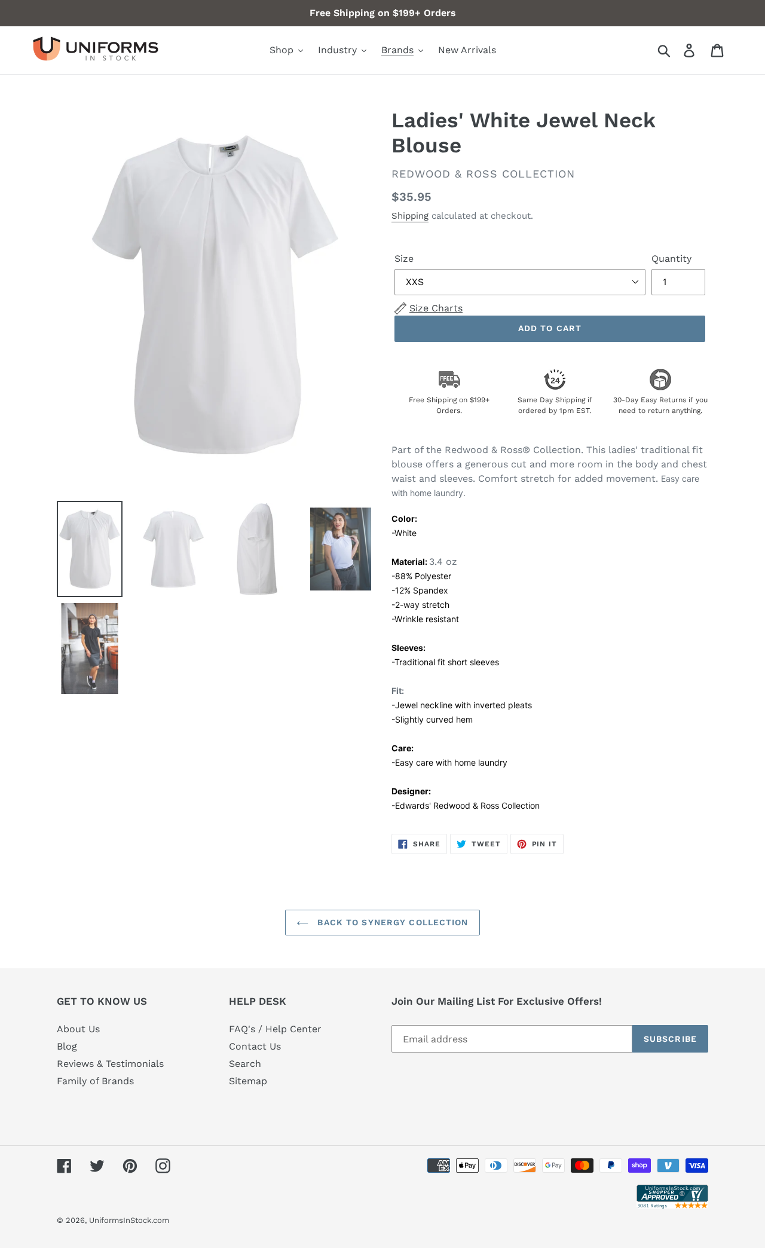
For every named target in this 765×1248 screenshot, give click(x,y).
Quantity (671, 258)
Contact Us (255, 1046)
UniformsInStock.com (129, 1220)
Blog (67, 1046)
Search (245, 1063)
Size (404, 258)
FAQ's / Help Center (275, 1029)
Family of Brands (95, 1081)
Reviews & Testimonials (110, 1063)
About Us (78, 1029)
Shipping (410, 215)
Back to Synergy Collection (391, 922)
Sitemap (248, 1081)
